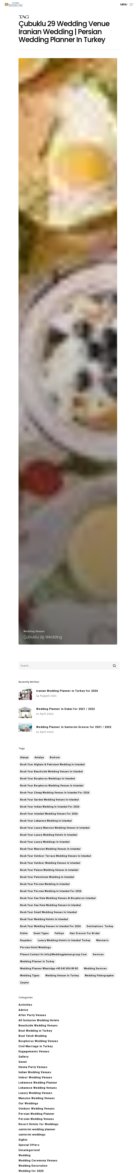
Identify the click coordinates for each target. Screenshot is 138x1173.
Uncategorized (29, 1150)
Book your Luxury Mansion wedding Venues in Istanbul (55, 827)
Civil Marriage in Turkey (36, 1046)
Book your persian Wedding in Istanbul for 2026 (50, 891)
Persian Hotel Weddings (35, 947)
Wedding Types (30, 975)
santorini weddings (32, 1134)
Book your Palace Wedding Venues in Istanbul (49, 870)
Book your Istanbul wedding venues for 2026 (49, 813)
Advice (23, 1010)
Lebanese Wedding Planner (38, 1082)
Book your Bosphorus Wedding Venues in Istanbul (51, 785)
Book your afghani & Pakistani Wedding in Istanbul (52, 764)
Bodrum (55, 757)
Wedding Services (95, 968)
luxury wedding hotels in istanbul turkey (64, 940)
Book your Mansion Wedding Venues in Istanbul (50, 849)
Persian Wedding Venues (36, 1119)
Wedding (25, 1155)
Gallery (24, 1056)
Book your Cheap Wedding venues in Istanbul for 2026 (54, 792)
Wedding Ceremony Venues (38, 1160)
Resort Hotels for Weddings (39, 1124)
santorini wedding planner (37, 1129)
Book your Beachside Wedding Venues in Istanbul (51, 771)
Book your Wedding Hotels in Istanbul (44, 919)
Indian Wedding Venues (35, 1072)
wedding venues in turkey (62, 975)
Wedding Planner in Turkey (37, 961)
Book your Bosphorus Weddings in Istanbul (47, 778)
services (98, 954)
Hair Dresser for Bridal (85, 933)
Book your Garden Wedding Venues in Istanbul (49, 799)
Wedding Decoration (33, 1165)
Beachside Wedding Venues (38, 1025)
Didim (24, 933)
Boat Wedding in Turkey (35, 1030)
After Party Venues (32, 1015)
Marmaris (102, 940)
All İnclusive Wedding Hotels (39, 1020)
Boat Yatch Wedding (33, 1035)
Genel (23, 1061)
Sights (23, 1139)
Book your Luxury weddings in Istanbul (45, 842)
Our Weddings (28, 1103)
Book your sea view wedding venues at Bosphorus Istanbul (58, 898)
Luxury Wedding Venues (35, 1093)
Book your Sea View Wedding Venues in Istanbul (50, 905)
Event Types (41, 933)
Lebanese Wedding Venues (38, 1087)
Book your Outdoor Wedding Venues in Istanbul (50, 863)
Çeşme (24, 982)
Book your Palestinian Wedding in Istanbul (47, 877)
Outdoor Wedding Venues (37, 1108)
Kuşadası (26, 940)
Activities (25, 1004)
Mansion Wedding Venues (37, 1098)
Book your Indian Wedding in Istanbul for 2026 (49, 806)
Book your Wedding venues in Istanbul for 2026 (50, 926)
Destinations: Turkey (100, 926)
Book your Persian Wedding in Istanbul (45, 884)
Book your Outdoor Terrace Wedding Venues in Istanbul (55, 856)
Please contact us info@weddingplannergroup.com (53, 954)
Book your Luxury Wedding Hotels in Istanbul (48, 834)
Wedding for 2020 (31, 1170)
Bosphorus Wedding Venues (38, 1041)
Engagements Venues (34, 1051)
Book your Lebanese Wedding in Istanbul (46, 820)
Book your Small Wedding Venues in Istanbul (48, 912)
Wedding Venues (34, 631)
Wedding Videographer (99, 975)
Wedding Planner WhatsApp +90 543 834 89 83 (49, 968)
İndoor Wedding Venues (35, 1077)
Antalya (39, 757)
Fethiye (59, 933)
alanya (24, 757)
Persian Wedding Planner (37, 1113)
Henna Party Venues (33, 1067)
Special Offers (29, 1145)
